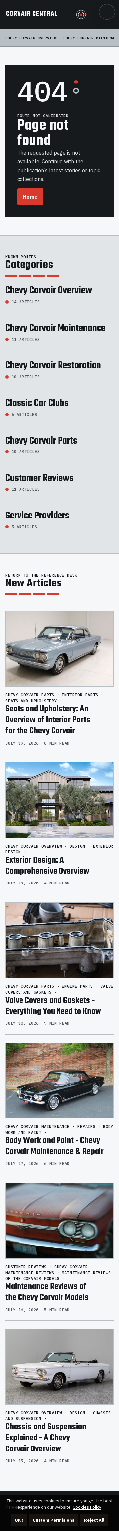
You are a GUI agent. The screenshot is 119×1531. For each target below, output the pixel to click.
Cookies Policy (87, 1507)
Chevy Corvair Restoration (53, 365)
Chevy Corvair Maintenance (55, 328)
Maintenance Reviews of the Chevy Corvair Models (47, 1292)
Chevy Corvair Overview (30, 37)
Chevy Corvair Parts (41, 441)
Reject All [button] (94, 1520)
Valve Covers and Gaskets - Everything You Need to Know (53, 1006)
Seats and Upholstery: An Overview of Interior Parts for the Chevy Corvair (47, 720)
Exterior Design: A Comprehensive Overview (47, 866)
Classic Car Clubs (37, 403)
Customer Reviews (39, 478)
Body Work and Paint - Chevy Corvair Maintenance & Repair (54, 1146)
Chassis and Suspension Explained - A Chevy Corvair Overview (45, 1438)
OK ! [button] (19, 1520)
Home (30, 196)
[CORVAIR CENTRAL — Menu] (107, 12)
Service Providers (37, 515)
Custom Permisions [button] (53, 1520)
